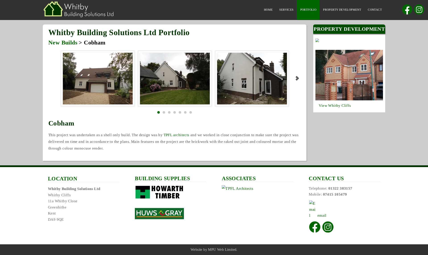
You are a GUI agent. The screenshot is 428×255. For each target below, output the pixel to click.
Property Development (342, 9)
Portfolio (308, 9)
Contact (375, 9)
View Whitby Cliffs (335, 105)
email (321, 215)
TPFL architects (176, 135)
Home (268, 9)
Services (286, 9)
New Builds (62, 42)
